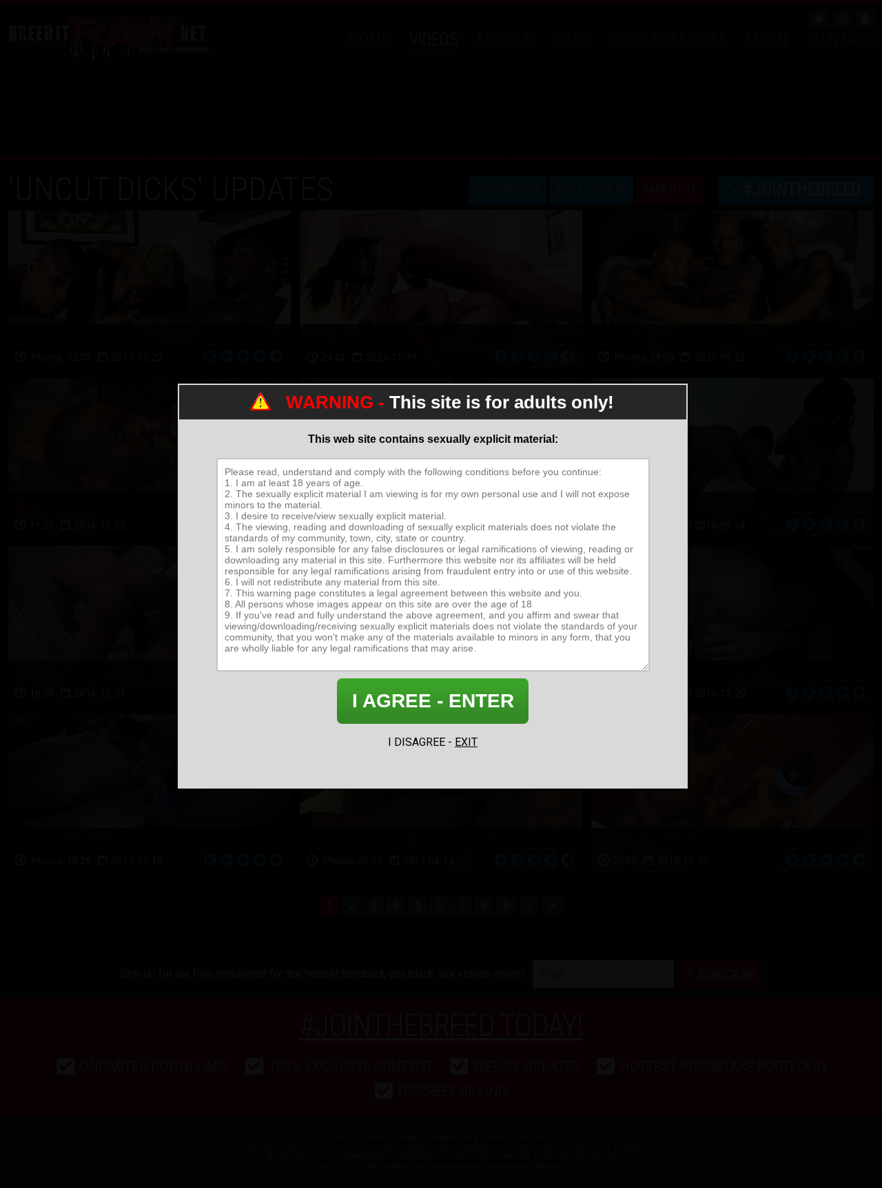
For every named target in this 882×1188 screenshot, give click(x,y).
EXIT (466, 742)
